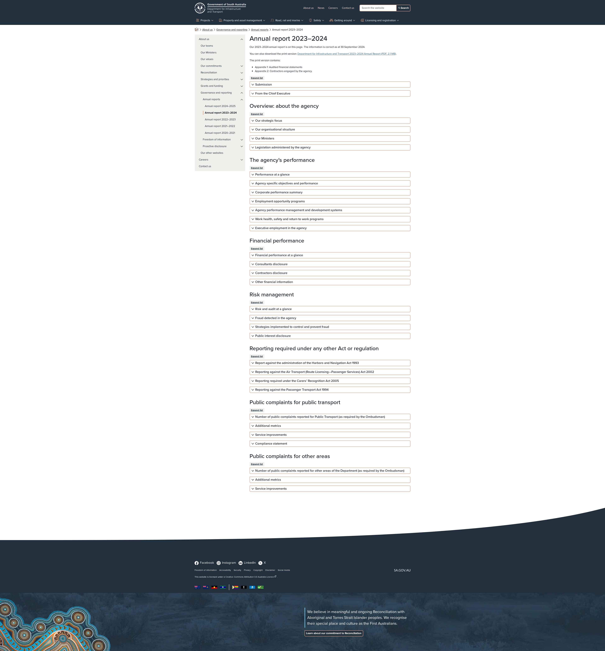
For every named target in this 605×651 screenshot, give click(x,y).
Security (237, 570)
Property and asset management (243, 20)
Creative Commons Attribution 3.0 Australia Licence (249, 576)
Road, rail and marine (287, 20)
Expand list (257, 78)
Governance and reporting (231, 30)
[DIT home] (220, 8)
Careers (333, 8)
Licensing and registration (380, 20)
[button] (242, 39)
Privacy (247, 570)
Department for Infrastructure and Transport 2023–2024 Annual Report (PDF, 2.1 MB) (346, 54)
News (321, 8)
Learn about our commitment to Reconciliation (333, 633)
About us (308, 8)
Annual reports (259, 30)
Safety (317, 20)
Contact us (348, 8)
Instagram (229, 562)
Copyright (258, 570)
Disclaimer (270, 570)
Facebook (207, 562)
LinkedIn (250, 562)
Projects (205, 20)
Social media (284, 570)
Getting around (343, 20)
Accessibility (225, 570)
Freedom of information (206, 570)
